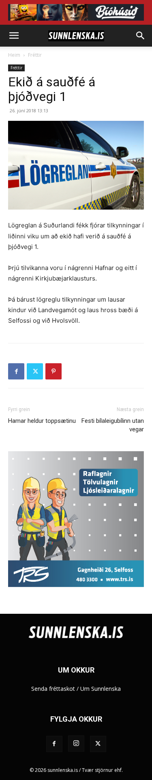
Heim (14, 54)
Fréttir (35, 54)
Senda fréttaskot (53, 688)
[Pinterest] (53, 371)
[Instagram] (76, 743)
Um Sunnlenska (100, 688)
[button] (14, 36)
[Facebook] (16, 371)
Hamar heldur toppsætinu (42, 420)
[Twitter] (35, 371)
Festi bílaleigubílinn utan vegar (112, 425)
